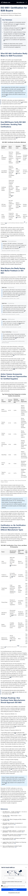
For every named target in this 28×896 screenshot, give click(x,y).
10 (10, 677)
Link (18, 812)
